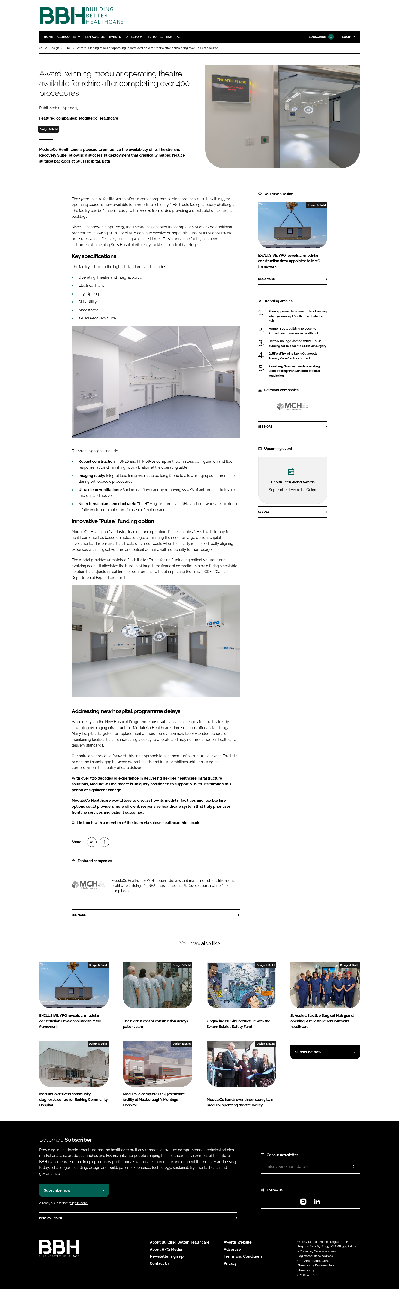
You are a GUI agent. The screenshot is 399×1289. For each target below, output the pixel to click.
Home (48, 37)
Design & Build (49, 129)
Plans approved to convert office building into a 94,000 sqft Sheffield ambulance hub (298, 316)
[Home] (41, 48)
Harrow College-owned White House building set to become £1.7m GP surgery (297, 343)
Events (115, 37)
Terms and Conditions (243, 1256)
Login (346, 37)
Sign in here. (79, 1203)
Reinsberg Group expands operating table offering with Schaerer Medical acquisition (294, 370)
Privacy (230, 1263)
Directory (134, 37)
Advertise (232, 1249)
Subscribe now (308, 1052)
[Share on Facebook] (104, 842)
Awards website (238, 1242)
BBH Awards (95, 37)
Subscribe (317, 37)
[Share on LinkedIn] (92, 842)
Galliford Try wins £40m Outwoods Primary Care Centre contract (293, 356)
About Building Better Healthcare (179, 1242)
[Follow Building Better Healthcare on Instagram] (303, 1203)
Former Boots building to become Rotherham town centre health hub (294, 331)
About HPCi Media (166, 1249)
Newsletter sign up (167, 1256)
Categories (66, 37)
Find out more (50, 1217)
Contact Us (159, 1263)
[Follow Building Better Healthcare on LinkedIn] (317, 1203)
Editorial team (160, 37)
